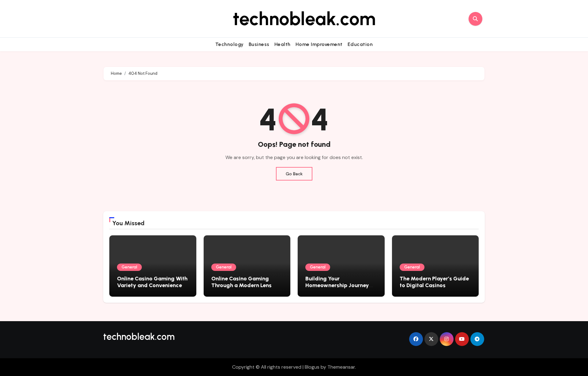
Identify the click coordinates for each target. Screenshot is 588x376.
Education (360, 44)
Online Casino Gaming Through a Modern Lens (241, 282)
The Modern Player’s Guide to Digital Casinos (434, 282)
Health (282, 44)
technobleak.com (304, 19)
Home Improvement (319, 44)
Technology (229, 44)
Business (259, 44)
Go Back (294, 174)
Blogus (312, 367)
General (129, 267)
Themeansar (341, 367)
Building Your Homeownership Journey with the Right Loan (337, 285)
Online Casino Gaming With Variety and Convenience (152, 282)
